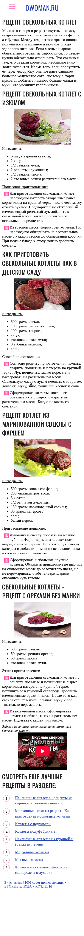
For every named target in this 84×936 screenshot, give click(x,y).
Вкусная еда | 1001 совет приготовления (34, 882)
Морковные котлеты (32, 852)
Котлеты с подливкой (33, 824)
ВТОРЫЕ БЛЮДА (18, 886)
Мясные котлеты (29, 859)
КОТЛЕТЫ (43, 886)
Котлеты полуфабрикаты (35, 831)
